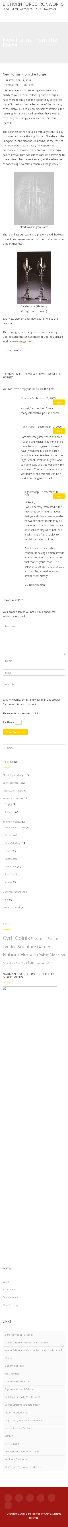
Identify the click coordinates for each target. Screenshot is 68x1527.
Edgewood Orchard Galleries (19, 1389)
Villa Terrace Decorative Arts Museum (24, 1467)
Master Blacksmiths (12, 891)
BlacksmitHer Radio (15, 1365)
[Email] (40, 1498)
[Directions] (8, 1505)
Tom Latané (38, 962)
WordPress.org (10, 1305)
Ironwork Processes (13, 798)
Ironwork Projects (12, 821)
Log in (6, 1281)
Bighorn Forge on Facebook (19, 1334)
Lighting (9, 851)
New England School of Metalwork (22, 1451)
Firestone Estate (44, 938)
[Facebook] (8, 1498)
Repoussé (10, 812)
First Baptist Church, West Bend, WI (22, 1397)
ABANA (8, 1358)
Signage (9, 882)
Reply (59, 402)
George (25, 398)
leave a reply (20, 389)
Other (6, 899)
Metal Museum (12, 1443)
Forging (8, 804)
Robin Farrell (28, 426)
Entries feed (9, 1289)
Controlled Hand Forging (17, 1381)
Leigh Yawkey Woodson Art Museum (23, 1420)
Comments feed (11, 1297)
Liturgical (9, 858)
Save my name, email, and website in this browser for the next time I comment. (32, 702)
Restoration (11, 866)
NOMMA (9, 1436)
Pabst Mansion (51, 954)
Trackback (38, 389)
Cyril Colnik (16, 938)
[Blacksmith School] (19, 1498)
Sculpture (9, 874)
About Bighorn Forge (21, 85)
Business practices (12, 782)
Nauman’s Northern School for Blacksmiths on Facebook (33, 1350)
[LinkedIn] (30, 1498)
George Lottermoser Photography (22, 1404)
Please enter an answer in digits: (21, 713)
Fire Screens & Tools (15, 827)
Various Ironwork (11, 907)
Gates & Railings (13, 843)
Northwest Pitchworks (16, 1459)
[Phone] (51, 1498)
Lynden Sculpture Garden (27, 946)
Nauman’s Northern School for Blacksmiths (26, 1342)
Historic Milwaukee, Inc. (16, 1412)
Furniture (9, 835)
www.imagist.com (22, 341)
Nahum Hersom (20, 954)
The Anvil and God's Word (15, 963)
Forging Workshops (13, 790)
